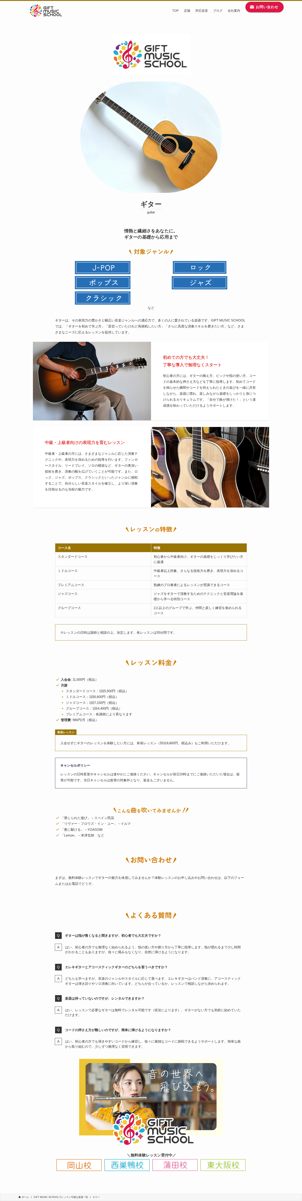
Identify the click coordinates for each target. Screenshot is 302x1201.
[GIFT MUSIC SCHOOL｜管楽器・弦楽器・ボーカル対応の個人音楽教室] (45, 10)
